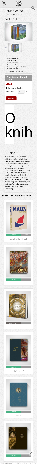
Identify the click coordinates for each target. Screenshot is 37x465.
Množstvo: (10, 92)
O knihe (9, 124)
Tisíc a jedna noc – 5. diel (18, 415)
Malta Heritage (18, 238)
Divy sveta (18, 371)
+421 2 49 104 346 (27, 463)
